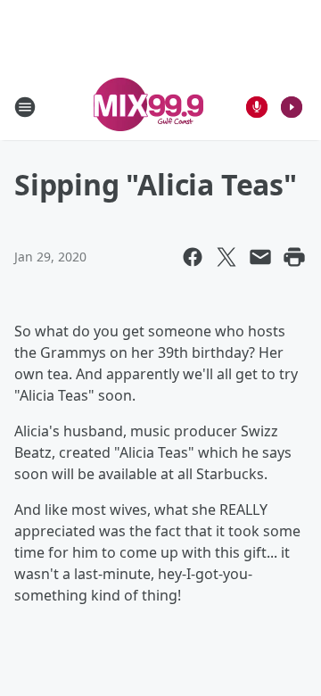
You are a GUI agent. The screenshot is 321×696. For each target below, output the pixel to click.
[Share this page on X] (226, 256)
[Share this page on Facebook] (192, 256)
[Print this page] (294, 256)
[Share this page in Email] (260, 256)
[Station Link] (148, 107)
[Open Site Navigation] (25, 107)
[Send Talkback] (257, 107)
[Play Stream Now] (291, 107)
